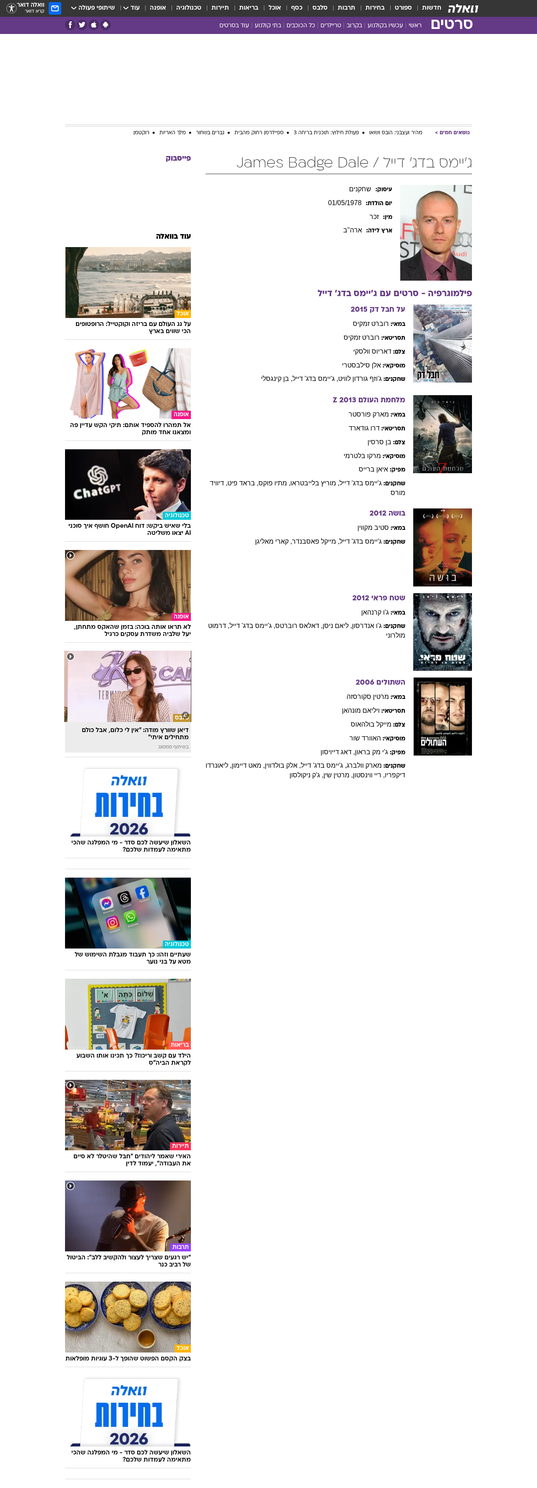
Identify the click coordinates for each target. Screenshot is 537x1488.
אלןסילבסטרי (361, 365)
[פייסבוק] (70, 25)
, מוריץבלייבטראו (314, 483)
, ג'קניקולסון (306, 775)
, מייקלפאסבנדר (315, 541)
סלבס (320, 8)
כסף (296, 8)
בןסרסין (379, 442)
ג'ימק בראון (371, 752)
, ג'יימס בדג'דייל (315, 378)
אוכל (274, 8)
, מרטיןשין (338, 775)
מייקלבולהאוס (371, 724)
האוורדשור (365, 738)
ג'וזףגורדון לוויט (360, 378)
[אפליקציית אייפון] (94, 25)
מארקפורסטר (369, 414)
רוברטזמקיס (371, 323)
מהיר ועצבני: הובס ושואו (395, 133)
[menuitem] (426, 8)
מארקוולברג (364, 765)
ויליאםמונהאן (361, 710)
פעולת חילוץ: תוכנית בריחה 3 (326, 133)
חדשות (431, 8)
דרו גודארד (364, 428)
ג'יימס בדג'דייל (360, 483)
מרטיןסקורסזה (368, 696)
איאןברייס (373, 469)
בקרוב (354, 26)
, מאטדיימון (248, 765)
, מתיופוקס (274, 483)
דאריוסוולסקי (372, 351)
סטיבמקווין (373, 527)
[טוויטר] (82, 25)
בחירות (375, 8)
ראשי (415, 26)
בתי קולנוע (268, 26)
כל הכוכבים (301, 26)
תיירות (220, 8)
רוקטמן (141, 133)
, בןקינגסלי (276, 378)
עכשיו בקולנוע (385, 26)
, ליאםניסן (337, 625)
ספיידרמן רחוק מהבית (259, 133)
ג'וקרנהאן (375, 612)
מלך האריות (172, 133)
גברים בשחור (210, 133)
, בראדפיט (242, 483)
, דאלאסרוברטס (299, 625)
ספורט (403, 8)
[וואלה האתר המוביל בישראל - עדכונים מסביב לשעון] (463, 8)
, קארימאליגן (273, 541)
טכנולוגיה (188, 8)
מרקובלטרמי (362, 455)
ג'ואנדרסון (367, 625)
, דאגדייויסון (338, 752)
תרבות (346, 8)
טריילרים (331, 26)
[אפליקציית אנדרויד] (105, 25)
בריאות (248, 8)
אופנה (158, 8)
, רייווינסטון (369, 775)
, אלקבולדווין (283, 765)
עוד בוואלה (173, 236)
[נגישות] (11, 8)
